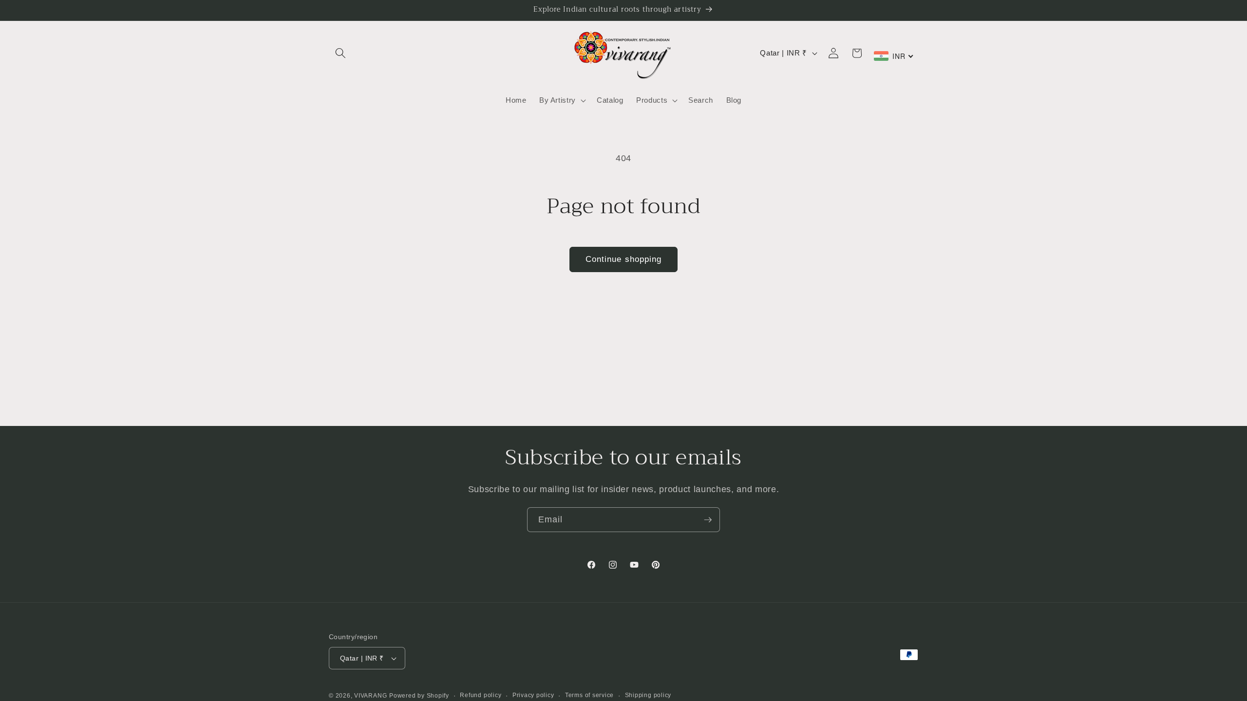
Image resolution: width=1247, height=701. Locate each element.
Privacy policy (533, 695)
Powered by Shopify (419, 695)
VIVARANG (370, 695)
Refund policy (480, 695)
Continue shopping (624, 259)
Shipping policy (648, 695)
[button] (340, 53)
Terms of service (589, 695)
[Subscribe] (707, 520)
